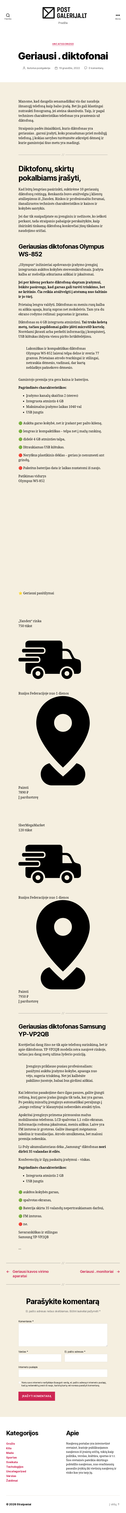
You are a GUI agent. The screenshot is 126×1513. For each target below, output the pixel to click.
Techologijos (14, 1466)
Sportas (11, 1457)
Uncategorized (63, 44)
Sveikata (12, 1462)
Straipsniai (24, 1504)
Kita (9, 1448)
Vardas (23, 1351)
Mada (10, 1452)
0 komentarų (96, 68)
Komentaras (26, 1321)
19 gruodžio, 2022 (69, 68)
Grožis (10, 1443)
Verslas (11, 1476)
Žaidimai (12, 1480)
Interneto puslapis (28, 1367)
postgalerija (43, 68)
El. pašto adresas (75, 1351)
